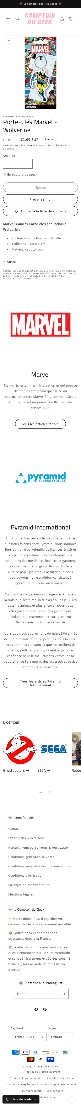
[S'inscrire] (63, 994)
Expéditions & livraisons (26, 838)
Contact (14, 829)
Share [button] (11, 262)
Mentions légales (21, 894)
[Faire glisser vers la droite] (49, 792)
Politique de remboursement (42, 1071)
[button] (8, 18)
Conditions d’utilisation (61, 1077)
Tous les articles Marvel (40, 424)
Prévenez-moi (40, 199)
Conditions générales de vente (31, 857)
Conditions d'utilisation (25, 875)
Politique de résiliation (42, 1097)
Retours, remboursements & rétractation (39, 847)
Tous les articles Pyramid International (40, 683)
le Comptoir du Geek (45, 1066)
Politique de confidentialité (28, 885)
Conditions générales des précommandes (39, 866)
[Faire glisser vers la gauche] (31, 792)
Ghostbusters (14, 770)
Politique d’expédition (22, 1084)
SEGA (41, 770)
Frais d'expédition (31, 145)
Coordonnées (55, 1090)
